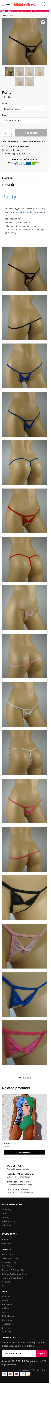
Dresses (6, 1327)
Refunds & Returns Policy (14, 1270)
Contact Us (7, 1281)
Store (29, 1077)
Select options (24, 1152)
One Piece (7, 1312)
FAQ (4, 1285)
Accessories (8, 1324)
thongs (8, 215)
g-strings (39, 212)
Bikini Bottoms (9, 1316)
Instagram (7, 1243)
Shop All (6, 1296)
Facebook (6, 1239)
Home (4, 15)
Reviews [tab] (7, 184)
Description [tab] (7, 178)
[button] (43, 22)
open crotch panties (24, 212)
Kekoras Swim (10, 1143)
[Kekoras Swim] (24, 1117)
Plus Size (6, 1331)
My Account (7, 1254)
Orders (5, 1213)
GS (24, 1077)
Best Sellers (7, 1304)
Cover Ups (7, 1320)
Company (6, 1209)
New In (5, 1300)
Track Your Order (10, 1258)
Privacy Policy (8, 1221)
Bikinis (5, 1308)
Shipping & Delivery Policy (14, 1274)
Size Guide (7, 1266)
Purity (9, 197)
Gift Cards (7, 1225)
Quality (5, 1217)
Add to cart (31, 132)
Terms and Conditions (12, 1278)
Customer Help (9, 1262)
